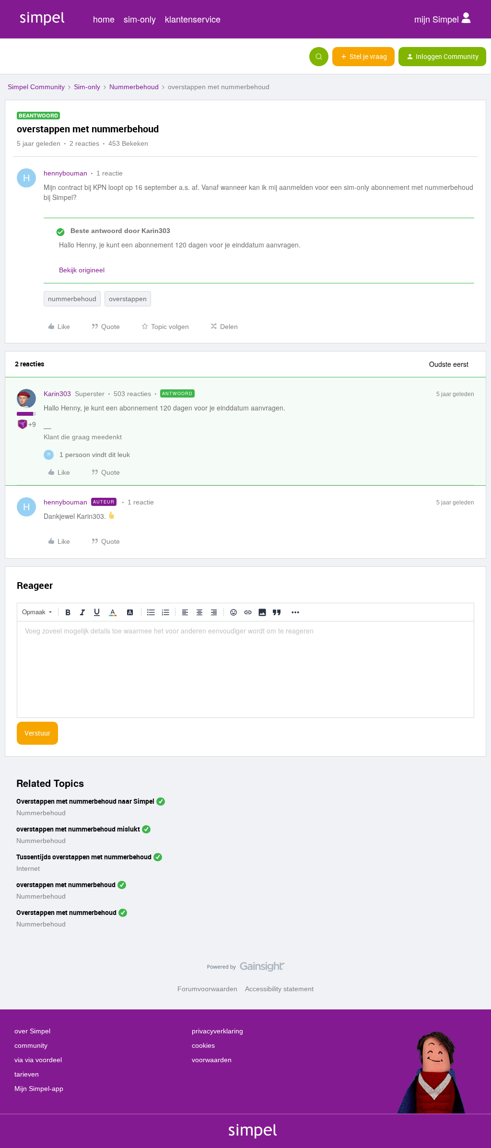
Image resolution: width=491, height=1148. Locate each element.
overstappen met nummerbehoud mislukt (78, 828)
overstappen (128, 299)
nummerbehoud (72, 299)
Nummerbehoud (134, 87)
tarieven (26, 1074)
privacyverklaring (217, 1031)
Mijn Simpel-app (38, 1088)
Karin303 (57, 394)
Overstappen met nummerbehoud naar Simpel (85, 801)
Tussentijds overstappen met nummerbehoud (84, 856)
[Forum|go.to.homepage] (55, 56)
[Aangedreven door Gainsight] (245, 969)
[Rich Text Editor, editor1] (245, 669)
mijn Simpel (437, 18)
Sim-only (87, 87)
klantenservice (193, 18)
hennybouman (65, 173)
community (30, 1045)
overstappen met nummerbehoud (66, 884)
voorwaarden (212, 1060)
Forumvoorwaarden (207, 989)
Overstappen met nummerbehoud (66, 912)
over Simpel (32, 1031)
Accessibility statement (279, 989)
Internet (28, 868)
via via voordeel (38, 1060)
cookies (203, 1045)
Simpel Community (36, 87)
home (104, 18)
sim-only (140, 18)
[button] (10, 58)
